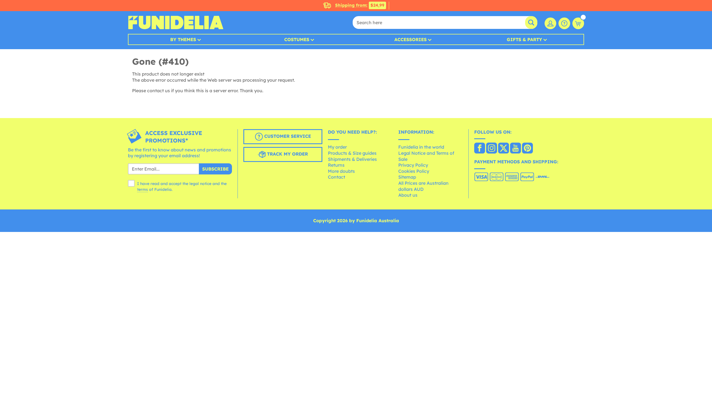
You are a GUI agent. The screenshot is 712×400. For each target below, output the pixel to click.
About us (407, 195)
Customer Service (287, 136)
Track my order (287, 154)
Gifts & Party (524, 39)
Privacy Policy (413, 165)
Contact (336, 177)
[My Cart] (578, 23)
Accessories (410, 39)
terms (142, 189)
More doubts (341, 171)
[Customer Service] (564, 23)
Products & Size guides (352, 153)
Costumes (296, 39)
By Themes (183, 39)
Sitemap (407, 177)
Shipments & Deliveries (352, 159)
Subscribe (215, 169)
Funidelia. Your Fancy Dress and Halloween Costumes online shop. (175, 22)
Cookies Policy (413, 171)
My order (337, 147)
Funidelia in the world (421, 147)
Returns (336, 165)
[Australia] (479, 148)
